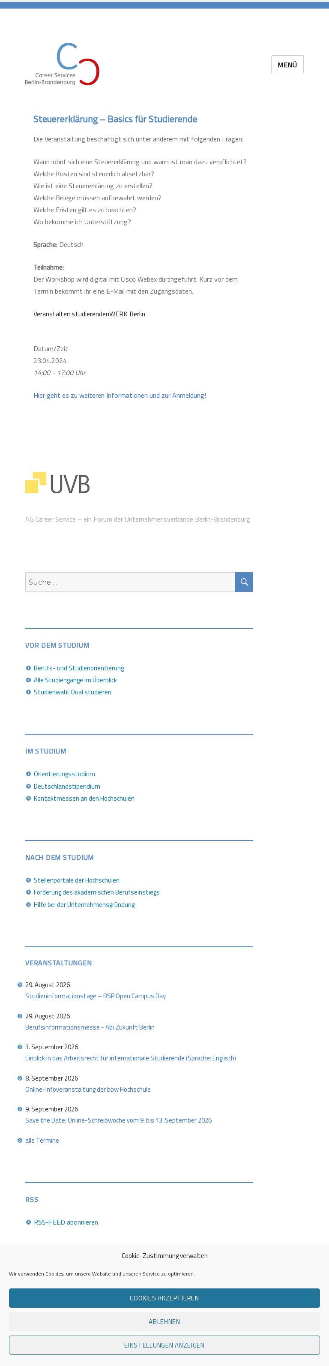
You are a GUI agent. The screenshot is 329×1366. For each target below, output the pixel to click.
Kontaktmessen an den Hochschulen (84, 798)
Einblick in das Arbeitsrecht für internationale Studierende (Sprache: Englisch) (130, 1058)
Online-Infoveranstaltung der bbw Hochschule (88, 1089)
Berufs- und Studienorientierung (79, 668)
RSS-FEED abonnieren (66, 1222)
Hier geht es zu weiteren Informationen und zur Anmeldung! (119, 395)
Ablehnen (164, 1322)
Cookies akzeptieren (164, 1298)
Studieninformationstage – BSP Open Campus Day (95, 996)
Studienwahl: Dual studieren (72, 692)
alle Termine (42, 1140)
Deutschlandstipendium (67, 786)
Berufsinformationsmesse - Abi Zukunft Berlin (90, 1027)
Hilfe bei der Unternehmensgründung (84, 905)
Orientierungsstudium (64, 774)
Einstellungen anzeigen (164, 1345)
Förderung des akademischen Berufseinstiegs (97, 892)
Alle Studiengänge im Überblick (75, 680)
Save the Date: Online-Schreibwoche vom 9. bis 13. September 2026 (118, 1120)
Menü (287, 65)
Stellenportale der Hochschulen (77, 880)
